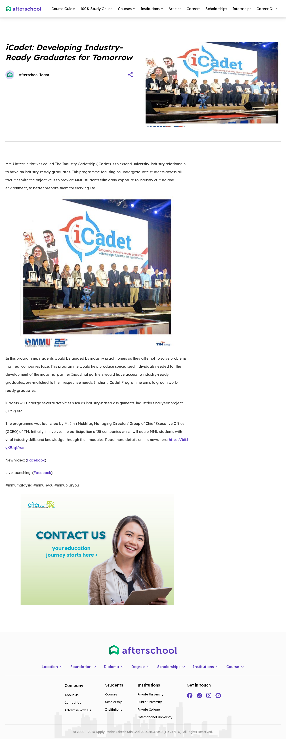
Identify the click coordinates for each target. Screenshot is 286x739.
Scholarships (216, 8)
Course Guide (63, 8)
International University (154, 717)
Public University (149, 702)
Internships (241, 8)
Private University (150, 694)
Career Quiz (267, 8)
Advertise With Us (78, 710)
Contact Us (73, 703)
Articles (174, 8)
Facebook (36, 460)
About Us (71, 695)
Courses (111, 694)
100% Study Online (96, 8)
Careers (193, 8)
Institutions (113, 710)
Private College (148, 710)
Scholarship (113, 702)
